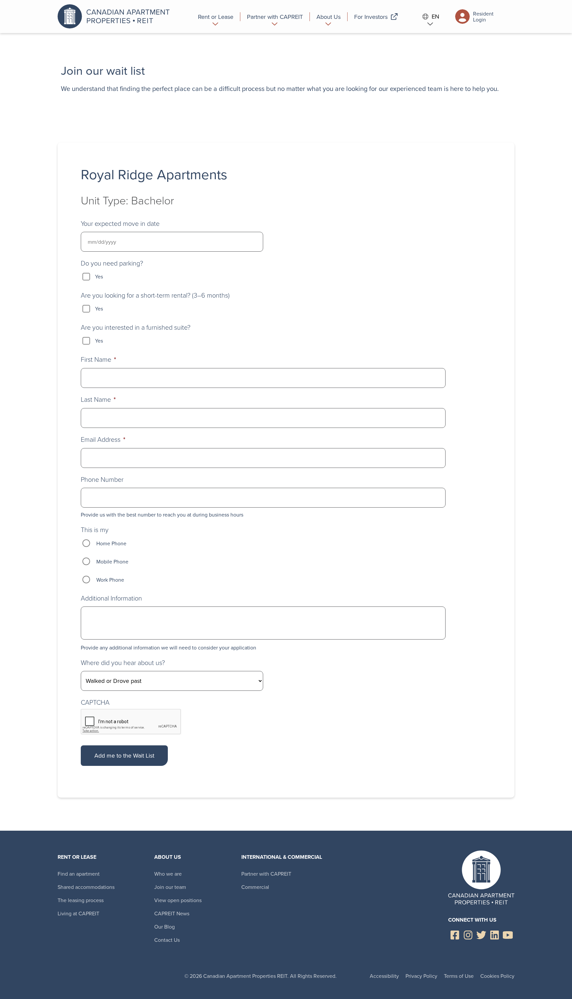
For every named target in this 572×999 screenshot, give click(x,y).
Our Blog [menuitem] (164, 926)
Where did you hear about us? (123, 662)
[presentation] (131, 722)
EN (435, 16)
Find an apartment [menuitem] (79, 873)
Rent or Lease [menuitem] (77, 857)
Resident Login (483, 16)
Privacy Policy (421, 975)
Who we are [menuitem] (168, 873)
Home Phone (111, 543)
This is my (95, 529)
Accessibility (384, 975)
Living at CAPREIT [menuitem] (78, 913)
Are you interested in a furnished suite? (135, 327)
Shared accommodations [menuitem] (86, 887)
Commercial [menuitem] (255, 887)
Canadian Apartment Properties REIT (115, 16)
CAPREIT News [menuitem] (171, 913)
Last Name (98, 399)
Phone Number (102, 479)
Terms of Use (459, 975)
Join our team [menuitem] (170, 887)
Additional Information (111, 598)
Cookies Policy (497, 975)
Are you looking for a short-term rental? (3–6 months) (155, 295)
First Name (98, 359)
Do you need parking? (112, 263)
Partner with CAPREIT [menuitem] (266, 873)
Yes (99, 276)
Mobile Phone (112, 561)
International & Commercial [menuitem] (281, 857)
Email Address (103, 439)
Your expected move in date (120, 223)
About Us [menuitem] (167, 857)
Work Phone (110, 579)
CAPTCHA (95, 702)
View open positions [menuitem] (178, 900)
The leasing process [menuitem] (81, 900)
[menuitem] (215, 16)
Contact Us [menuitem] (167, 939)
